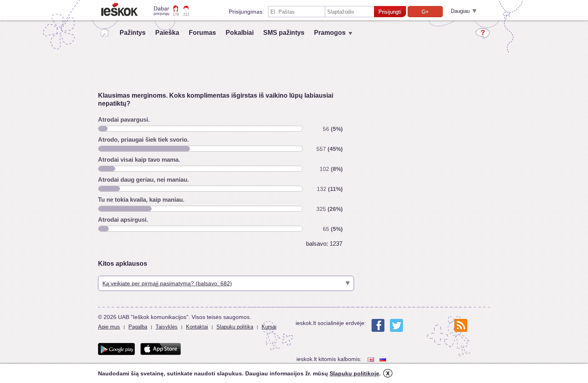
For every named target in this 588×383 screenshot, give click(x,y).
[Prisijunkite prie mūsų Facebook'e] (378, 325)
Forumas (202, 32)
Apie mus (109, 327)
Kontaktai (197, 327)
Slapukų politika (234, 327)
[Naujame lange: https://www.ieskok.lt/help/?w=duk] (482, 33)
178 (176, 14)
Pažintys (133, 32)
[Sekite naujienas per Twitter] (396, 325)
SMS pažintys (283, 32)
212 (186, 14)
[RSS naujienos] (460, 325)
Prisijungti (389, 12)
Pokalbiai (240, 32)
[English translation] (372, 359)
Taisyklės (167, 327)
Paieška (167, 32)
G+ (425, 12)
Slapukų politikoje (354, 373)
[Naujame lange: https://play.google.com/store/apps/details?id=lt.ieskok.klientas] (116, 349)
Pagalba (137, 327)
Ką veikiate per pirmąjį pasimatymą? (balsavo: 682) (167, 283)
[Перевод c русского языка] (384, 359)
